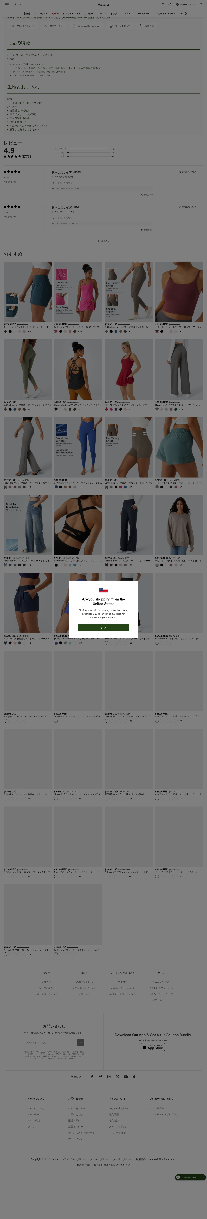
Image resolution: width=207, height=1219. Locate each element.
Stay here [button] (87, 610)
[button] (103, 590)
